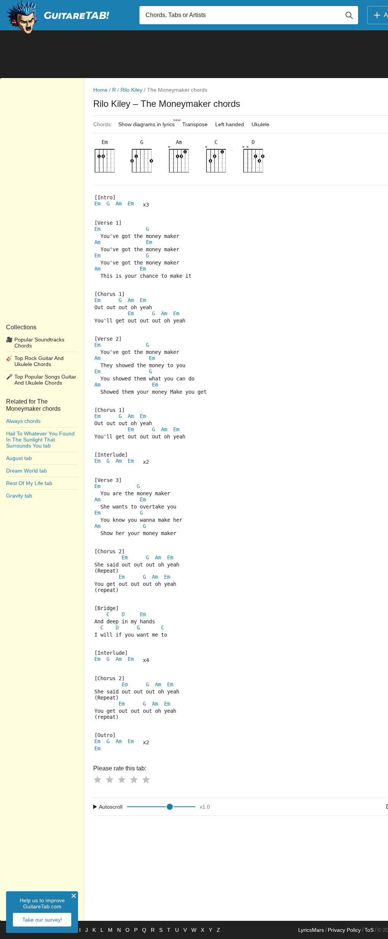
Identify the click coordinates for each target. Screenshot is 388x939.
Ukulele (260, 124)
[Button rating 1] (97, 779)
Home (100, 90)
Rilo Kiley (131, 90)
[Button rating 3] (122, 779)
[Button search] (349, 15)
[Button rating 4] (134, 779)
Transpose (195, 124)
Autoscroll (110, 807)
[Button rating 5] (146, 779)
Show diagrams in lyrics (148, 122)
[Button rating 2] (109, 779)
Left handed (229, 124)
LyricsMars (311, 930)
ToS (369, 930)
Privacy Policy (344, 930)
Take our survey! (42, 920)
